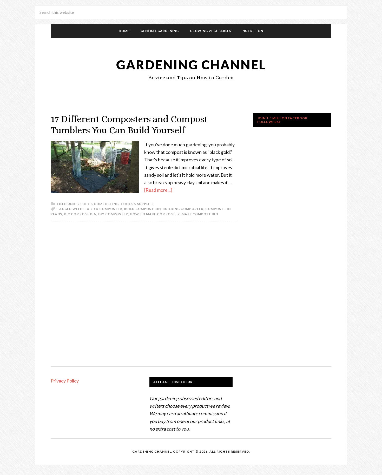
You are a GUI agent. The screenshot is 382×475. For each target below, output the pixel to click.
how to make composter (155, 214)
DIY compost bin (80, 214)
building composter (183, 209)
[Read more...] (158, 190)
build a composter (103, 209)
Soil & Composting (100, 204)
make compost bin (200, 214)
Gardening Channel (191, 64)
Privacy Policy (65, 381)
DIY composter (113, 214)
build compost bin (142, 209)
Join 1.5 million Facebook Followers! (282, 120)
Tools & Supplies (137, 204)
